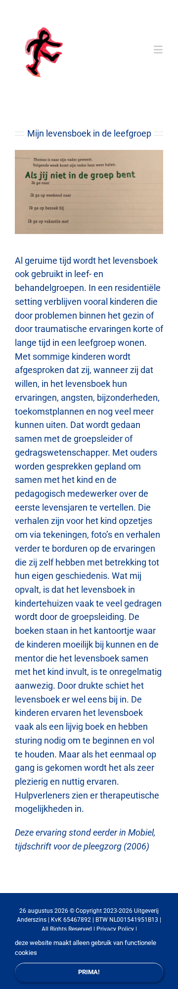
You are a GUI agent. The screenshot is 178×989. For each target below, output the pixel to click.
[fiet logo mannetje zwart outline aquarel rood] (47, 17)
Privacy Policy (115, 929)
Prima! (89, 972)
